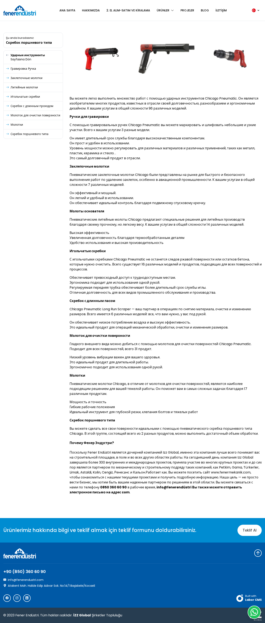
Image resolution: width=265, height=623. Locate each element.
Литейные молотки (24, 87)
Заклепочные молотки (26, 78)
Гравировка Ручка (23, 69)
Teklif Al (250, 530)
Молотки (17, 125)
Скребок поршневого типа (29, 134)
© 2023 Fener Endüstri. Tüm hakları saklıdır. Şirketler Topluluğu (62, 615)
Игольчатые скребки (25, 97)
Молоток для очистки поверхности (35, 115)
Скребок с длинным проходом (32, 106)
